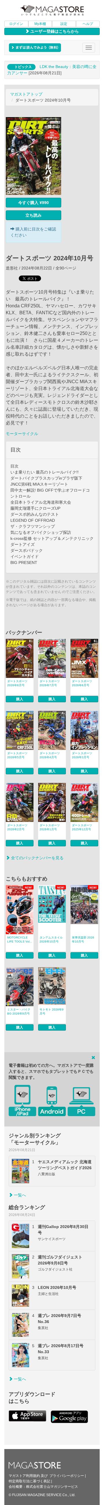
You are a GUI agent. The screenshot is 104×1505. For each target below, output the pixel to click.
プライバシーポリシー (66, 1476)
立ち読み (33, 215)
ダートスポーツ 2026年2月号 (17, 827)
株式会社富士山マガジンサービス (52, 1487)
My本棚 (40, 24)
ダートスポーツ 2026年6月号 (82, 683)
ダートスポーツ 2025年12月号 (82, 827)
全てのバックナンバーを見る (37, 858)
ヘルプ (88, 24)
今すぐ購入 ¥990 (33, 202)
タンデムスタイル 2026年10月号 (51, 939)
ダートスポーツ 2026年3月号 (82, 755)
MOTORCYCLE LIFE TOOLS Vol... (19, 939)
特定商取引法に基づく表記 (29, 1481)
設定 (63, 24)
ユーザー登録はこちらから (54, 31)
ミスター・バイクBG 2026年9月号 (18, 1011)
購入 (19, 699)
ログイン (16, 24)
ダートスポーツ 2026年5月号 (17, 755)
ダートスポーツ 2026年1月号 (50, 827)
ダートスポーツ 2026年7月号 (50, 683)
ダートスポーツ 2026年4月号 (50, 755)
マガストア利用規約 (24, 1476)
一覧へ (19, 1195)
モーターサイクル (22, 433)
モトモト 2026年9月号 (52, 1011)
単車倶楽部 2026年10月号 (83, 939)
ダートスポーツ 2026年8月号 (17, 683)
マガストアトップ (26, 94)
